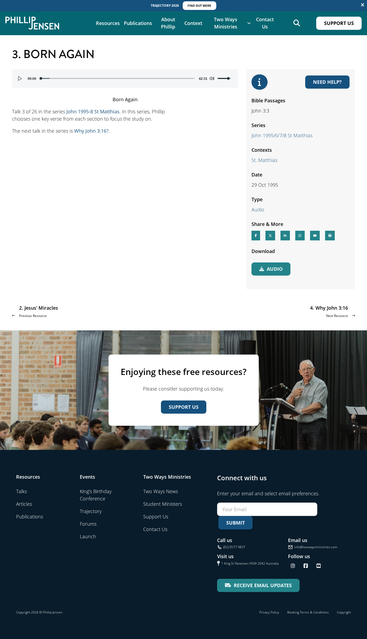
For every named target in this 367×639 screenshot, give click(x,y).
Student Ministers (162, 504)
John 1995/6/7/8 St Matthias (281, 135)
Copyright (344, 612)
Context (193, 23)
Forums (88, 524)
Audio (257, 209)
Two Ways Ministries (225, 23)
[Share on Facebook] (255, 235)
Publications (138, 23)
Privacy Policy (269, 612)
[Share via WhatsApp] (300, 235)
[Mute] (211, 78)
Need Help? (327, 82)
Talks (21, 491)
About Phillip (168, 23)
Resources (108, 23)
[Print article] (330, 235)
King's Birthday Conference (95, 495)
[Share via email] (315, 235)
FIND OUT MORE (199, 5)
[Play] (20, 78)
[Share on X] (270, 235)
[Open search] (297, 23)
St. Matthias (264, 160)
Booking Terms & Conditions (308, 612)
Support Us (339, 23)
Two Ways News (160, 491)
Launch (88, 536)
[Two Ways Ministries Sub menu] (249, 23)
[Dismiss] (362, 5)
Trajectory (91, 511)
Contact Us (265, 23)
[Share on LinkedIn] (285, 235)
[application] (125, 78)
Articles (24, 504)
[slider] (118, 78)
